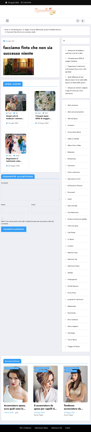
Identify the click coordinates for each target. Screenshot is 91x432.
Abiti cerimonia (73, 105)
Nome (3, 204)
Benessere (71, 152)
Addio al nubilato (73, 139)
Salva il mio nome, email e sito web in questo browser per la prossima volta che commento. (27, 222)
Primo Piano (72, 293)
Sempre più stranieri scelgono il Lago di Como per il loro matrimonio (76, 90)
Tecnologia (71, 333)
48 (17, 113)
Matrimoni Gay (72, 252)
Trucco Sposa (72, 339)
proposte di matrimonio (75, 299)
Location (70, 246)
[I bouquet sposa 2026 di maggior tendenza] (45, 101)
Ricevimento (72, 313)
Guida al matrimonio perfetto (77, 219)
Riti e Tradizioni (73, 319)
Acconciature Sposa (74, 132)
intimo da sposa (73, 226)
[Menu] (7, 20)
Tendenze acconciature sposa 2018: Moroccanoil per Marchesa (75, 407)
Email (33, 204)
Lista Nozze (71, 232)
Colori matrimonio (74, 172)
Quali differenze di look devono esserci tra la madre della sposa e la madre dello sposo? (76, 80)
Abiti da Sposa (72, 118)
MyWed (70, 273)
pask (9, 113)
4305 (17, 156)
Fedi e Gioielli (72, 206)
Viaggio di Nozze (73, 346)
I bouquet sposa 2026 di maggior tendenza (42, 117)
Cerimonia (71, 165)
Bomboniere (72, 159)
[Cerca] (78, 20)
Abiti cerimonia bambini (76, 112)
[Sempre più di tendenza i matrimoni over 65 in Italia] (15, 101)
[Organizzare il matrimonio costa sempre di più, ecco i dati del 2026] (15, 143)
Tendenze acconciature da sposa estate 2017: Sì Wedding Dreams (46, 407)
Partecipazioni (72, 279)
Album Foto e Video (74, 145)
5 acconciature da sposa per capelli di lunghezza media (15, 407)
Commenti (4, 183)
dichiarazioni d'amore (75, 185)
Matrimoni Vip (72, 259)
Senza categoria (73, 326)
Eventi (70, 199)
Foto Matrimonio (73, 212)
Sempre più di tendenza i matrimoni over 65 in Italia (14, 117)
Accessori (71, 125)
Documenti (71, 192)
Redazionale (72, 306)
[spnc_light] (83, 21)
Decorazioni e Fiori (74, 179)
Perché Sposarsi (73, 286)
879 (46, 113)
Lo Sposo (71, 239)
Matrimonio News (73, 266)
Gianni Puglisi (10, 415)
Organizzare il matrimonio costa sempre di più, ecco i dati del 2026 (14, 159)
